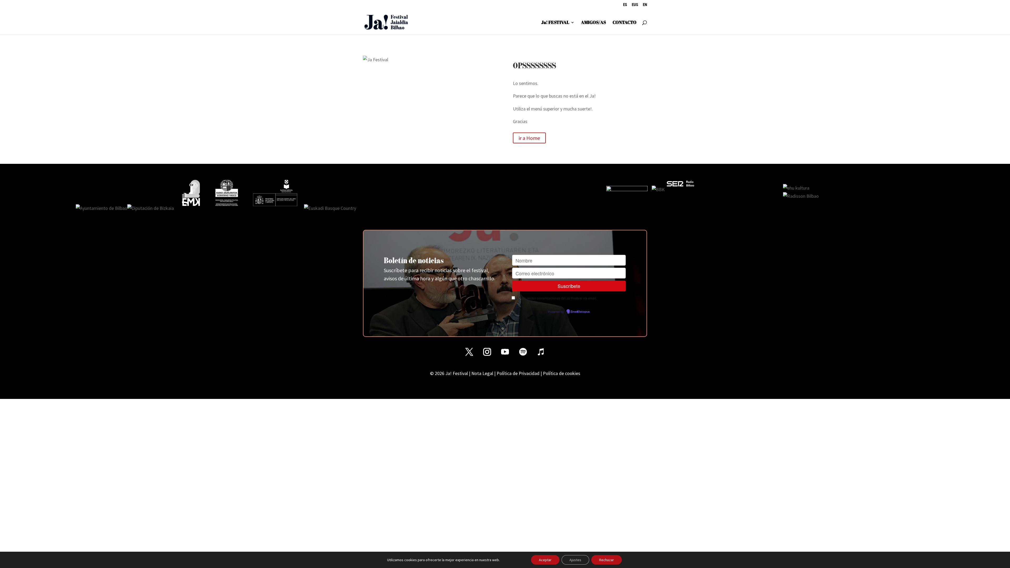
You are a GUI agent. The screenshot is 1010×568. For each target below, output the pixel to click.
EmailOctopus (580, 312)
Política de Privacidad (518, 373)
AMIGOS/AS (593, 23)
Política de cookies (561, 373)
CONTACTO (625, 23)
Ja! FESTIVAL (555, 23)
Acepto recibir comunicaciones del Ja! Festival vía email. (556, 298)
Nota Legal (482, 373)
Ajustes (575, 559)
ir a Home (529, 138)
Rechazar (606, 559)
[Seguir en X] (469, 352)
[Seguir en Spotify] (523, 352)
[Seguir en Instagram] (487, 352)
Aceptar (545, 559)
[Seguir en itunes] (541, 352)
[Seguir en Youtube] (505, 352)
